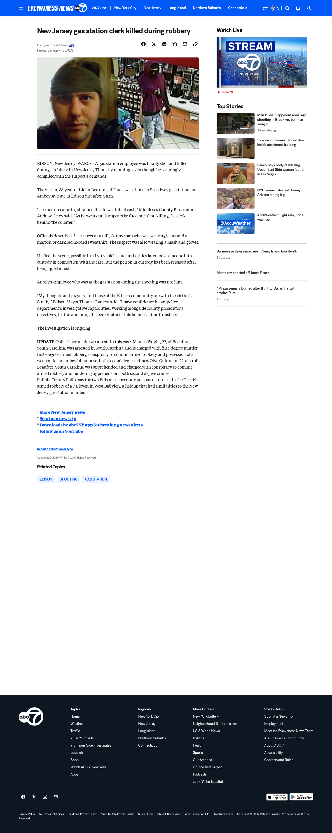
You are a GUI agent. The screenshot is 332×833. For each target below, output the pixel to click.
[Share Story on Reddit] (164, 44)
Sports (198, 752)
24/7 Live (99, 7)
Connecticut (237, 7)
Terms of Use (145, 814)
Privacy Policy (27, 814)
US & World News (206, 731)
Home (74, 716)
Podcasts (199, 774)
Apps (74, 774)
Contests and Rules (278, 760)
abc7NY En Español (208, 781)
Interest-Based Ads (168, 814)
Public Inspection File (196, 814)
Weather (76, 724)
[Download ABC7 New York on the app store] (277, 797)
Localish (76, 752)
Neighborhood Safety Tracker (215, 724)
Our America (202, 760)
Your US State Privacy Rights (117, 814)
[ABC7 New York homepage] (57, 8)
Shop (74, 760)
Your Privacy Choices (51, 814)
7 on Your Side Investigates (90, 745)
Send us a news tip (58, 418)
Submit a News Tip (278, 716)
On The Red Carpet (207, 767)
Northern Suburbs (207, 7)
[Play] (262, 62)
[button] (21, 7)
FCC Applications (223, 814)
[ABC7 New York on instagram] (44, 797)
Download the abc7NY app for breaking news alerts (91, 425)
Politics (198, 738)
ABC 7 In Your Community (284, 738)
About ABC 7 (274, 745)
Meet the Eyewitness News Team (288, 731)
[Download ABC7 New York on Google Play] (301, 797)
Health (198, 745)
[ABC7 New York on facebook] (23, 797)
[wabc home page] (31, 716)
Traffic (75, 731)
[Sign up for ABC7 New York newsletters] (55, 797)
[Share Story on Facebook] (143, 44)
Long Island (177, 7)
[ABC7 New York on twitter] (34, 797)
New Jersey (152, 7)
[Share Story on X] (154, 44)
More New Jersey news (62, 412)
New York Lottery (206, 716)
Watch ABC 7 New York (88, 767)
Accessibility (273, 752)
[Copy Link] (195, 44)
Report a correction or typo (55, 449)
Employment (273, 724)
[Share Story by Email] (185, 44)
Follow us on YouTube (61, 431)
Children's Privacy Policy (82, 814)
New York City (125, 7)
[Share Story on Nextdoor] (174, 44)
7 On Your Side (82, 738)
